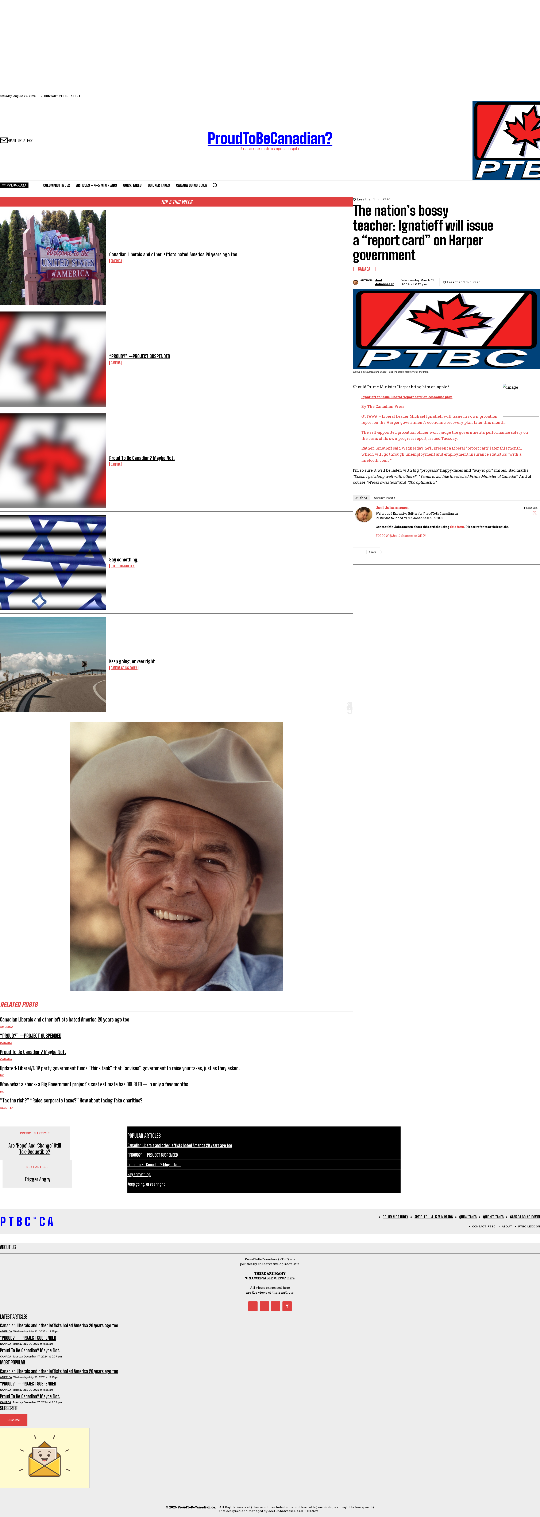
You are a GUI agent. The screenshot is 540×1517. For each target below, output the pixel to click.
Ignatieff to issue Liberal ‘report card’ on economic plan (406, 397)
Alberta (6, 1107)
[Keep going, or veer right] (53, 664)
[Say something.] (53, 562)
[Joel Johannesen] (356, 282)
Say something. (123, 559)
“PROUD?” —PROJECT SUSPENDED (139, 356)
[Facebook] (487, 281)
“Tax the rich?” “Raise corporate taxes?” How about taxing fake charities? (71, 1100)
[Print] (533, 281)
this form (457, 527)
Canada (115, 363)
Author (361, 497)
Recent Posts (384, 497)
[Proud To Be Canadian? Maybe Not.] (53, 461)
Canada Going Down (124, 668)
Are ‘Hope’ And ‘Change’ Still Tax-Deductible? (34, 1149)
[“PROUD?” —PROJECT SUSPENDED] (53, 359)
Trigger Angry (37, 1179)
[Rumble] (264, 1306)
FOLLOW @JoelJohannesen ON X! (401, 536)
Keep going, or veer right (132, 661)
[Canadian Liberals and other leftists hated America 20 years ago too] (53, 257)
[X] (503, 281)
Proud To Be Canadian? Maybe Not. (142, 458)
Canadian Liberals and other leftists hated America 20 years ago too (173, 254)
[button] (215, 185)
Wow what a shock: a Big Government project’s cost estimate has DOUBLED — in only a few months (94, 1084)
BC (2, 1075)
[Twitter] (534, 512)
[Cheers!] (287, 1306)
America (116, 261)
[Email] (518, 281)
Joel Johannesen (123, 566)
